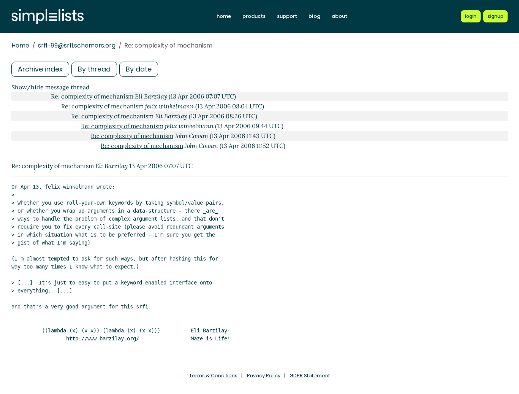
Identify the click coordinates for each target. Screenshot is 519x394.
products (254, 16)
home (224, 16)
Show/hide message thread (50, 87)
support (287, 16)
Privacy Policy (263, 375)
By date (139, 69)
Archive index (40, 69)
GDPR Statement (310, 375)
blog (314, 16)
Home (20, 45)
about (339, 16)
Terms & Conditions (213, 375)
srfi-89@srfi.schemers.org (77, 45)
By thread (94, 69)
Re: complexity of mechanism (102, 106)
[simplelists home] (47, 16)
